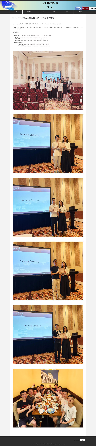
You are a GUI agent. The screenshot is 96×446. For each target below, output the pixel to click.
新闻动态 (29, 12)
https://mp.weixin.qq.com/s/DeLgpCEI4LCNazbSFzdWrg (34, 37)
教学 (54, 12)
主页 (16, 12)
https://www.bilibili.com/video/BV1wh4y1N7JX (36, 44)
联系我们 (80, 12)
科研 (67, 12)
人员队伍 (42, 12)
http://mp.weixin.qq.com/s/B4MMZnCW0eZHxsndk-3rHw (35, 40)
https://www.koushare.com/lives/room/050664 (37, 46)
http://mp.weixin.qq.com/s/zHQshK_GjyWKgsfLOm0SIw (35, 39)
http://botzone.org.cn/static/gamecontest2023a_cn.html (35, 35)
